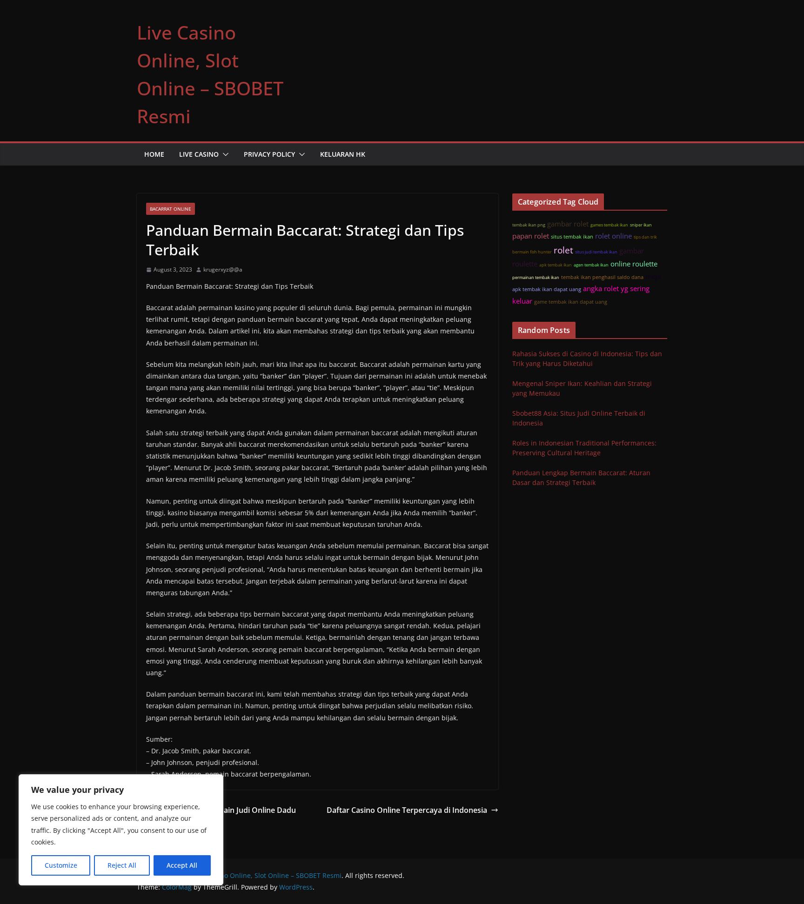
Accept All (182, 865)
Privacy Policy (269, 154)
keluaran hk (342, 154)
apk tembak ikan (555, 265)
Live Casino (199, 154)
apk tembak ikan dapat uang (546, 289)
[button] (224, 154)
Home (154, 154)
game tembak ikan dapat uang (570, 301)
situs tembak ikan (572, 236)
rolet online (613, 235)
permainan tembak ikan (535, 277)
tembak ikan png (528, 225)
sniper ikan (641, 225)
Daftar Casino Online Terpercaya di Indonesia (407, 810)
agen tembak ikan (591, 265)
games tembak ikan (609, 225)
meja (653, 276)
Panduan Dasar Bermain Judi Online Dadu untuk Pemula (222, 817)
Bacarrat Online (170, 209)
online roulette (633, 263)
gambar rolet (568, 223)
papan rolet (530, 235)
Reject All (121, 865)
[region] (121, 829)
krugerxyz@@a (222, 269)
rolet (563, 250)
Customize (61, 865)
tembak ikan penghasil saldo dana (602, 276)
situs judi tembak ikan (596, 252)
